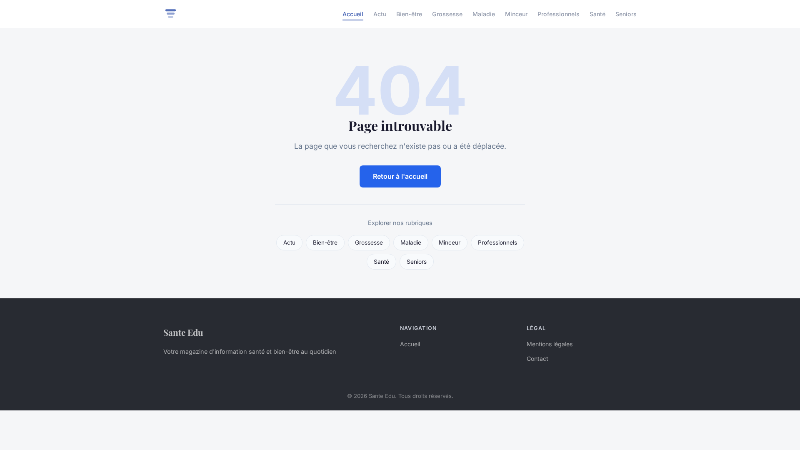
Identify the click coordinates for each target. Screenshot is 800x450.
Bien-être (409, 14)
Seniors (626, 14)
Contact (537, 358)
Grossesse (447, 14)
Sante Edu (183, 332)
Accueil (352, 14)
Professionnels (559, 14)
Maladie (483, 14)
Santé (597, 14)
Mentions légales (549, 344)
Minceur (516, 14)
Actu (379, 14)
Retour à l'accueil (400, 176)
